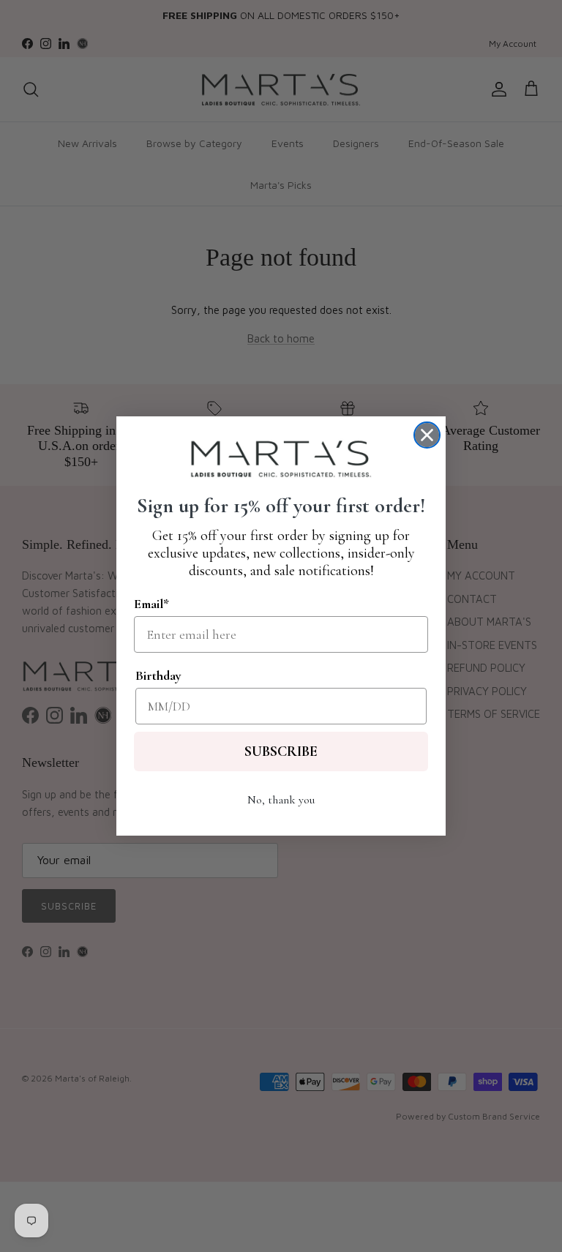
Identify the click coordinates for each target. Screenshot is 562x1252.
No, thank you (281, 799)
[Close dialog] (427, 435)
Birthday (158, 675)
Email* (151, 604)
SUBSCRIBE (281, 751)
